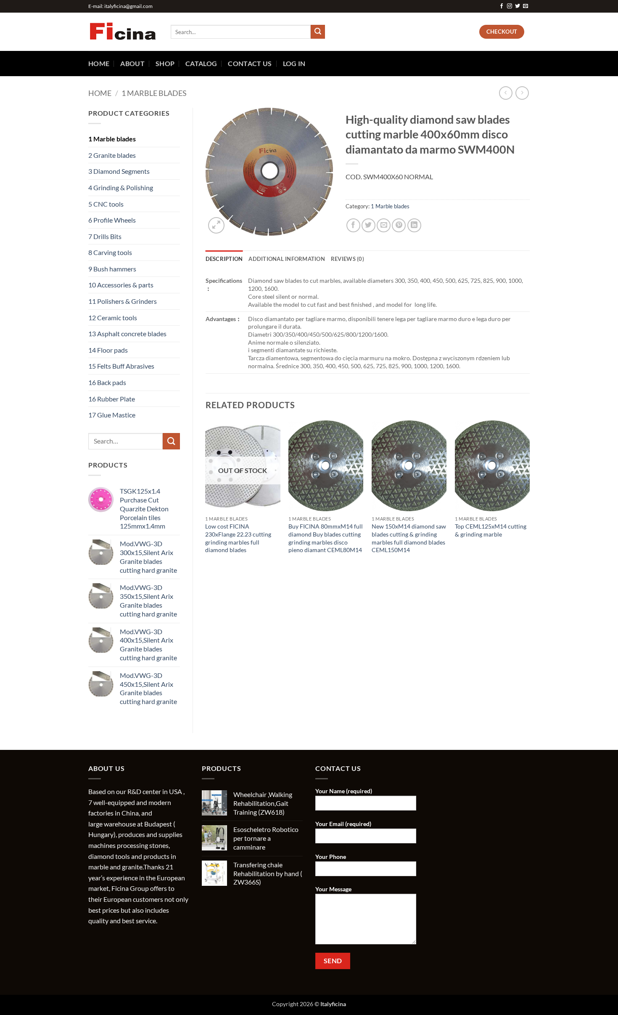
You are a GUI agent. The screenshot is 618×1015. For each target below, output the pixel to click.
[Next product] (505, 92)
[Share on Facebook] (353, 225)
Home (98, 63)
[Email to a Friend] (384, 225)
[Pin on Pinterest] (399, 225)
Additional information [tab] (286, 258)
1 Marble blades (154, 93)
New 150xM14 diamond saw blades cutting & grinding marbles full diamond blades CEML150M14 (409, 538)
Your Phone (330, 856)
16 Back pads (107, 382)
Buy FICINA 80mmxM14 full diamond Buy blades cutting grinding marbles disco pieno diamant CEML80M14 (325, 538)
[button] (216, 225)
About (132, 63)
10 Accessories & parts (120, 285)
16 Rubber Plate (111, 399)
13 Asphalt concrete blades (127, 333)
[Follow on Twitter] (517, 6)
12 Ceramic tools (112, 318)
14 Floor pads (108, 350)
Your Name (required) (343, 790)
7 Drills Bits (104, 236)
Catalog (201, 63)
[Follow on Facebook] (501, 6)
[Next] (529, 499)
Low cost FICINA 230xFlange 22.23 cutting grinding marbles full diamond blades (238, 538)
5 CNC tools (106, 204)
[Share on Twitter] (368, 225)
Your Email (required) (343, 823)
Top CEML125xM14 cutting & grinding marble (490, 530)
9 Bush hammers (112, 269)
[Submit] (318, 32)
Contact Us (250, 63)
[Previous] (206, 499)
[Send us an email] (525, 6)
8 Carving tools (110, 252)
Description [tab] (224, 258)
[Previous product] (521, 92)
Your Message (333, 889)
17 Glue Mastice (111, 415)
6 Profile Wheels (112, 220)
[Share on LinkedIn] (414, 225)
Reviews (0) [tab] (347, 258)
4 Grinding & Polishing (120, 187)
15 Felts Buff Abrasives (121, 366)
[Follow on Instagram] (509, 6)
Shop (165, 63)
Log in (294, 63)
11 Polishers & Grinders (122, 301)
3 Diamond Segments (119, 171)
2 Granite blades (112, 155)
